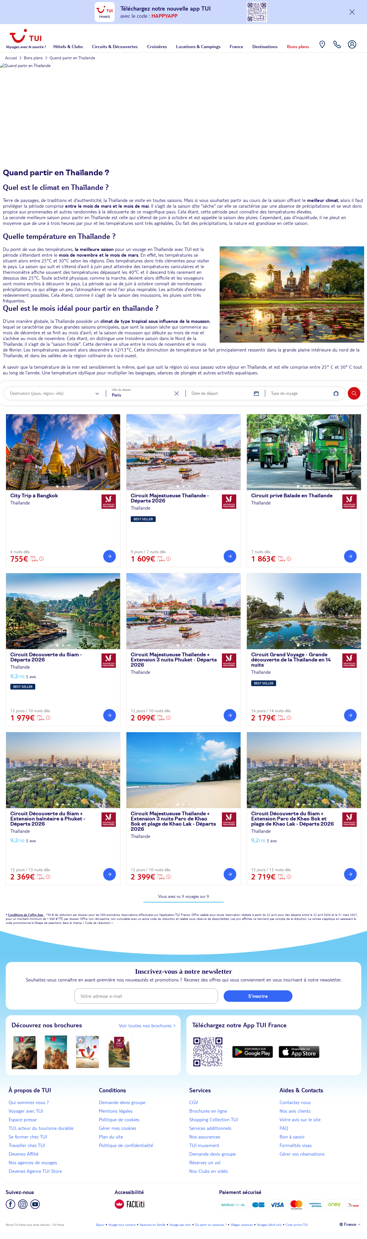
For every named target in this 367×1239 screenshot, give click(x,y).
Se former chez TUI (28, 1137)
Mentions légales (115, 1111)
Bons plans (298, 46)
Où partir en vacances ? (211, 1225)
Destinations (265, 46)
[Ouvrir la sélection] (97, 393)
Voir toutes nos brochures (145, 1025)
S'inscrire (258, 996)
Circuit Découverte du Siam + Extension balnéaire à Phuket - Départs (47, 819)
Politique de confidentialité (126, 1145)
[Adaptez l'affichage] (129, 1204)
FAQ (284, 1128)
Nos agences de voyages (33, 1162)
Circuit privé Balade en (292, 495)
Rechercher (354, 393)
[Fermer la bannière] (352, 12)
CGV (193, 1102)
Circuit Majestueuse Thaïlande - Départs (170, 498)
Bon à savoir (292, 1137)
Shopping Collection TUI (213, 1119)
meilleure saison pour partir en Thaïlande (68, 217)
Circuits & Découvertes (115, 46)
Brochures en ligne (208, 1111)
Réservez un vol (204, 1162)
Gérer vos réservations (302, 1154)
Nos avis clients (295, 1111)
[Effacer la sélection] (176, 393)
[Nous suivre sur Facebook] (10, 1204)
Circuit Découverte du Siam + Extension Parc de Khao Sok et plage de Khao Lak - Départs (292, 819)
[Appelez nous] (337, 49)
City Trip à (34, 495)
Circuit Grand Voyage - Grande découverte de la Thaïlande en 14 (291, 660)
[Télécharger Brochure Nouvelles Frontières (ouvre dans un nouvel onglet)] (119, 1052)
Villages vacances (242, 1225)
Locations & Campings (198, 46)
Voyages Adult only (269, 1225)
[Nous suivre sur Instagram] (23, 1204)
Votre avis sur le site (300, 1119)
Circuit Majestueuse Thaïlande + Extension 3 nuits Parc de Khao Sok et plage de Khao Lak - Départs (173, 821)
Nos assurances (204, 1137)
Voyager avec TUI (26, 1111)
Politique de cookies (119, 1119)
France (236, 46)
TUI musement (204, 1145)
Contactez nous (295, 1102)
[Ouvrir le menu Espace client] (352, 49)
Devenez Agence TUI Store (35, 1171)
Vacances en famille (152, 1225)
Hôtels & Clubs (68, 46)
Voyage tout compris (122, 1225)
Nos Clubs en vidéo (208, 1171)
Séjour (100, 1225)
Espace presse (23, 1119)
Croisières (157, 46)
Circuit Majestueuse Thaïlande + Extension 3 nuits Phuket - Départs (174, 660)
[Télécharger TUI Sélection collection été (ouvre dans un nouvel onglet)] (87, 1052)
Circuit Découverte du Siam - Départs (46, 657)
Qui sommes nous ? (29, 1102)
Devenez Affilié (23, 1154)
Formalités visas (296, 1145)
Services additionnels (210, 1128)
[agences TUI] (322, 49)
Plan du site (111, 1137)
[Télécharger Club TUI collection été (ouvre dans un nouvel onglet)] (56, 1052)
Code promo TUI (297, 1225)
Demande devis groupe (122, 1102)
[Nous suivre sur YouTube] (35, 1204)
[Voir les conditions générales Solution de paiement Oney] (334, 1205)
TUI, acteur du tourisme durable (41, 1128)
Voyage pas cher (180, 1225)
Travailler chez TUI (27, 1145)
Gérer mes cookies (117, 1128)
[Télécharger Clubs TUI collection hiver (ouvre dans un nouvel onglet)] (24, 1052)
